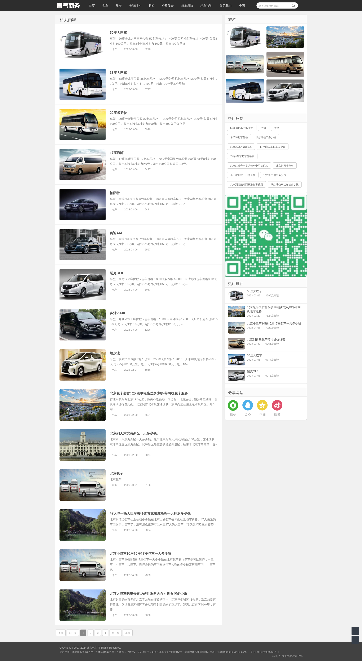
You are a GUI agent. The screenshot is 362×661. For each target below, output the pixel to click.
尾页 (127, 632)
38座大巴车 (118, 72)
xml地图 (276, 656)
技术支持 (287, 656)
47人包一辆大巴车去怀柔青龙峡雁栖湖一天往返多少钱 (150, 513)
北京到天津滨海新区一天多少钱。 (135, 433)
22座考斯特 (118, 112)
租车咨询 (206, 5)
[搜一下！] (293, 5)
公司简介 (168, 5)
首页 (92, 5)
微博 (277, 414)
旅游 (119, 5)
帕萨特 (115, 192)
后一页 (115, 632)
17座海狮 (117, 152)
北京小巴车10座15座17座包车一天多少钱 (140, 553)
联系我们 (225, 5)
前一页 (73, 632)
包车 (105, 5)
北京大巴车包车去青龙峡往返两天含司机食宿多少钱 (148, 593)
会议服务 (135, 5)
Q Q (248, 414)
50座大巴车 (118, 32)
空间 (262, 414)
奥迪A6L (116, 232)
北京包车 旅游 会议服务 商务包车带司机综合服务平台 (68, 5)
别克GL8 (116, 272)
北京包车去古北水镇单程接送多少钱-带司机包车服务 (149, 393)
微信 (233, 414)
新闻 (151, 5)
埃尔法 (115, 353)
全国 (242, 5)
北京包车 (116, 473)
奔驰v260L (118, 312)
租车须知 (187, 5)
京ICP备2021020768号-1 (264, 651)
